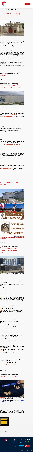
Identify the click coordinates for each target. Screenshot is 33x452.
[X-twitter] (27, 441)
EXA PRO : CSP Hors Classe (9, 376)
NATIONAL (6, 431)
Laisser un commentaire (14, 11)
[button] (16, 4)
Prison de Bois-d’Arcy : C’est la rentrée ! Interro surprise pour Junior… (10, 250)
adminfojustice (8, 11)
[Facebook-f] (25, 441)
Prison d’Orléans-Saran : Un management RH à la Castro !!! (10, 86)
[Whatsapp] (28, 441)
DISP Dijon (4, 79)
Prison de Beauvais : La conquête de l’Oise (11, 183)
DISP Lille (4, 242)
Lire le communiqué (3, 75)
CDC (3, 431)
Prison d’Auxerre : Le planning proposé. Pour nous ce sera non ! (11, 14)
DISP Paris (4, 370)
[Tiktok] (29, 441)
